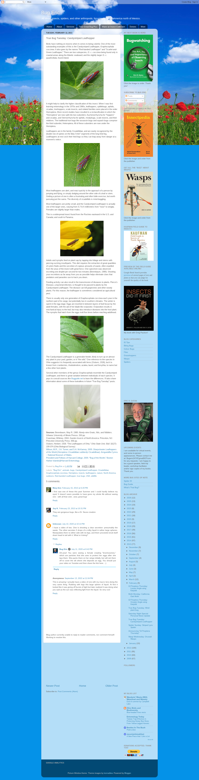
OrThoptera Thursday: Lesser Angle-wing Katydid (138, 588)
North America (110, 473)
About (59, 27)
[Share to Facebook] (91, 466)
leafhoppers (91, 473)
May (131, 572)
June (131, 569)
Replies (59, 544)
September (134, 558)
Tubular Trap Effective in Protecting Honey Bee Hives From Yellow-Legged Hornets (138, 721)
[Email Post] (78, 466)
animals (66, 470)
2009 (129, 659)
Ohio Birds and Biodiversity (134, 709)
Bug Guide (128, 484)
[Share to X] (88, 466)
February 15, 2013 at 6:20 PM (75, 488)
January (132, 643)
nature (99, 473)
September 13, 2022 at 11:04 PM (79, 578)
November (133, 551)
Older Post (111, 685)
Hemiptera (73, 473)
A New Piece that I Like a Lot (138, 736)
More (143, 27)
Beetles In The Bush (136, 728)
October (132, 554)
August (132, 562)
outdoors (50, 476)
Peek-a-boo (131, 730)
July (131, 565)
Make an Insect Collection (113, 27)
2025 (129, 501)
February (133, 583)
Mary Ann (57, 488)
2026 (129, 498)
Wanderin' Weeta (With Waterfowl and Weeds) (137, 698)
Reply (55, 500)
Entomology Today (135, 717)
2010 (129, 655)
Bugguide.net (77, 378)
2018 (129, 526)
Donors (133, 27)
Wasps (127, 359)
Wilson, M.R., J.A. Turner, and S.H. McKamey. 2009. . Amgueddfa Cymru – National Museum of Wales (82, 452)
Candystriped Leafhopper (86, 470)
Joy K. (55, 508)
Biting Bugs (128, 346)
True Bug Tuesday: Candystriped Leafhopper (140, 620)
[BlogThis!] (85, 466)
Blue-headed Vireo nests (136, 712)
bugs (72, 470)
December (133, 547)
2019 (129, 523)
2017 (129, 530)
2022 (129, 512)
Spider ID (128, 481)
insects (82, 473)
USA (88, 476)
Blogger (127, 773)
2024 (129, 505)
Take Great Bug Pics (88, 27)
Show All (150, 739)
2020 (129, 519)
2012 (129, 648)
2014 (129, 541)
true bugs (81, 476)
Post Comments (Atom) (68, 691)
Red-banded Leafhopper (65, 476)
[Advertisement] (82, 663)
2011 (129, 652)
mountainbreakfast (135, 734)
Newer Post (53, 685)
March (132, 579)
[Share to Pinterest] (93, 466)
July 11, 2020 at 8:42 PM (81, 549)
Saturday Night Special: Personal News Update (139, 615)
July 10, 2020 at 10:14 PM (73, 524)
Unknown (57, 524)
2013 (129, 544)
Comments (132, 101)
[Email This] (83, 466)
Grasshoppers (130, 355)
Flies (126, 352)
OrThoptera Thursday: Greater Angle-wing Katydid (138, 602)
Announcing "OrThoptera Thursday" (139, 632)
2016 (129, 533)
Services (70, 27)
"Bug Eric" (57, 470)
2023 (129, 508)
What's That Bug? (131, 488)
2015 (129, 537)
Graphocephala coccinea (57, 473)
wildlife (94, 476)
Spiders (127, 362)
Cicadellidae (103, 470)
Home (49, 27)
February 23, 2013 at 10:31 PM (72, 508)
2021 (129, 516)
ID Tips (127, 342)
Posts (129, 96)
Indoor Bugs (129, 349)
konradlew (108, 773)
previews (127, 275)
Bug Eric (50, 12)
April (131, 576)
